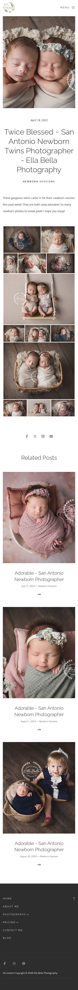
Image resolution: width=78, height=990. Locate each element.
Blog (7, 938)
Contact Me (13, 930)
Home (7, 898)
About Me (11, 906)
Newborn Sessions (39, 181)
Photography (14, 914)
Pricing (9, 922)
